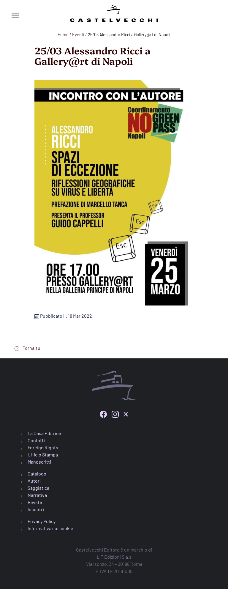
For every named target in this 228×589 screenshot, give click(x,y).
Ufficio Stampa (43, 454)
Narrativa (37, 495)
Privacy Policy (42, 521)
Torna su (31, 348)
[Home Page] (114, 12)
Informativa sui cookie (50, 528)
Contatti (36, 440)
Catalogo (37, 473)
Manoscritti (39, 461)
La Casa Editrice (44, 433)
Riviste (35, 502)
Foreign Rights (43, 447)
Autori (34, 481)
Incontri (36, 509)
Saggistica (38, 488)
